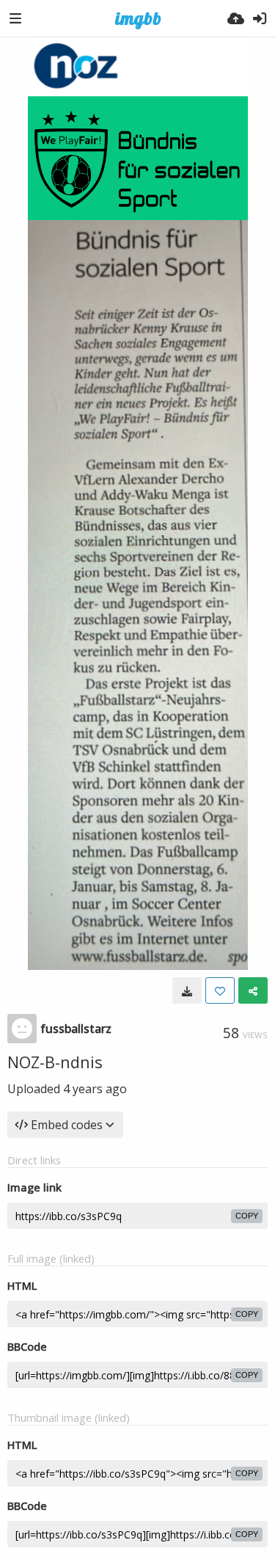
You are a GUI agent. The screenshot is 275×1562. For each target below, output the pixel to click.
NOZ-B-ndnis (55, 1062)
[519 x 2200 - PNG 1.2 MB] (187, 990)
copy (246, 1215)
